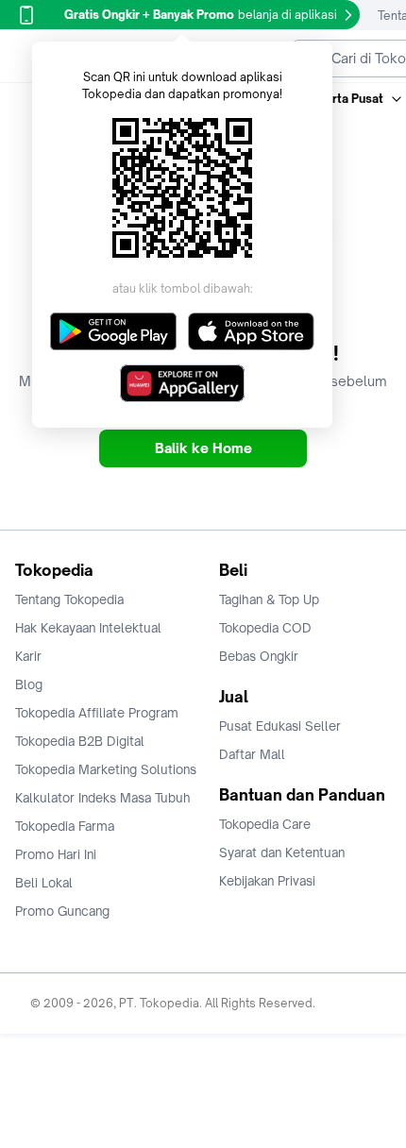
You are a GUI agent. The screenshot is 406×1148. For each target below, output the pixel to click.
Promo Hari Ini (55, 854)
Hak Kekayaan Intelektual (88, 627)
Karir (28, 656)
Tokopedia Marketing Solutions (105, 769)
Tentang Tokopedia (69, 599)
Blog (28, 684)
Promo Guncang (62, 911)
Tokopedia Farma (64, 826)
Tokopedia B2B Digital (79, 741)
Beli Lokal (44, 882)
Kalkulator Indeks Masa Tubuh (103, 797)
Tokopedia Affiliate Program (96, 712)
